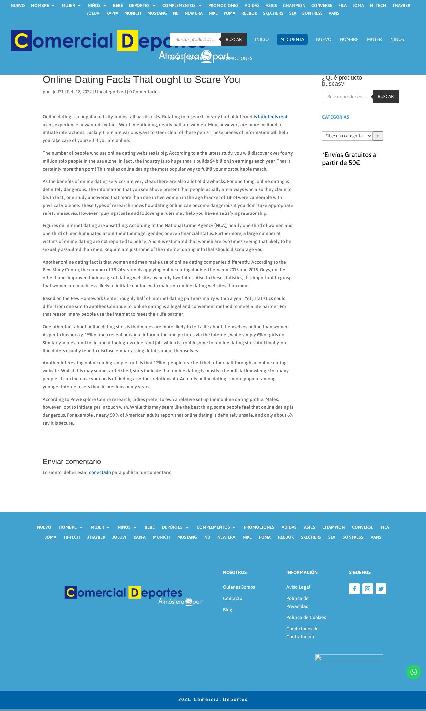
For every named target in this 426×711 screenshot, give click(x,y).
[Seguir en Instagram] (367, 588)
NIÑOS (94, 5)
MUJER (68, 5)
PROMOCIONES (223, 5)
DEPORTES (139, 5)
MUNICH (132, 13)
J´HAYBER (401, 5)
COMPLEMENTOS (179, 5)
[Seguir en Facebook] (354, 588)
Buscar (234, 39)
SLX (292, 13)
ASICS (271, 5)
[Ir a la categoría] (378, 136)
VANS (334, 13)
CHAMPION (294, 5)
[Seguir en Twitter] (381, 588)
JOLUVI (94, 13)
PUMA (229, 13)
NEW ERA (194, 13)
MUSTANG (157, 13)
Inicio (262, 39)
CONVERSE (321, 5)
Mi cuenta (292, 39)
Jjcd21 (57, 91)
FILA (342, 5)
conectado (100, 472)
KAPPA (112, 13)
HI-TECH (378, 5)
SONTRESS (312, 13)
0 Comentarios (144, 91)
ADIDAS (252, 5)
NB (176, 13)
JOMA (358, 5)
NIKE (213, 13)
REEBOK (249, 13)
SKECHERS (273, 13)
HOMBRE (40, 5)
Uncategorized (110, 91)
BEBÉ (118, 5)
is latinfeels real (270, 116)
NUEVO (18, 5)
